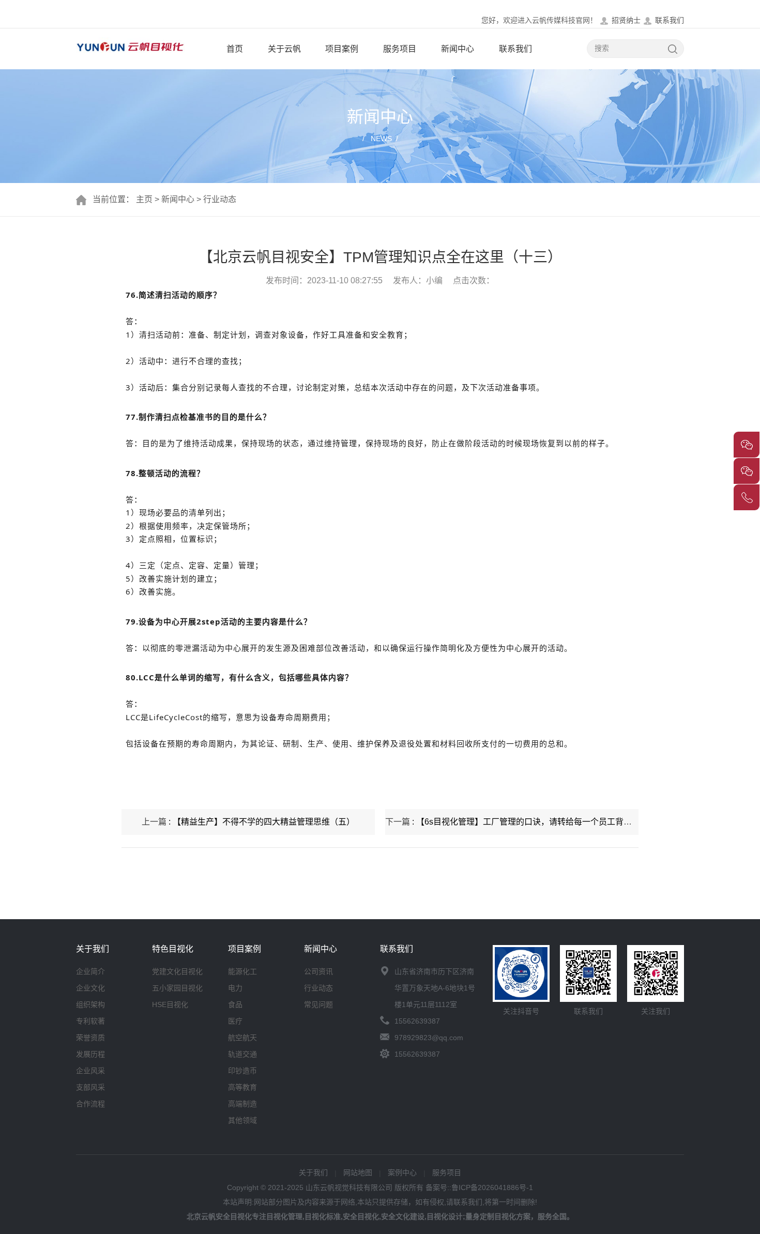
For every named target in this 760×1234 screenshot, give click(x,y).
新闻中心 (457, 48)
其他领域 (242, 1120)
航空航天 (242, 1037)
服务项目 (399, 48)
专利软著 (90, 1021)
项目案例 (341, 48)
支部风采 (90, 1087)
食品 (235, 1004)
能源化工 (242, 971)
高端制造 (242, 1104)
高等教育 (242, 1087)
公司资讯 (318, 971)
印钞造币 (242, 1071)
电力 (235, 988)
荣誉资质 (90, 1037)
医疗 (235, 1021)
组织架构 (90, 1004)
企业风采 (90, 1071)
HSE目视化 (170, 1004)
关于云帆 (284, 48)
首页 (234, 48)
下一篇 (512, 821)
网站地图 (357, 1172)
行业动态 (219, 199)
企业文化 (90, 988)
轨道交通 (242, 1054)
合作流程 (90, 1104)
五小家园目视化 (177, 988)
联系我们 (669, 20)
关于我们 (313, 1172)
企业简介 (90, 971)
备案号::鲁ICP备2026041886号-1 (479, 1187)
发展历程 (90, 1054)
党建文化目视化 (177, 971)
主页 (144, 199)
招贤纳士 (626, 20)
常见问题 (318, 1004)
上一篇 (248, 821)
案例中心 (402, 1172)
